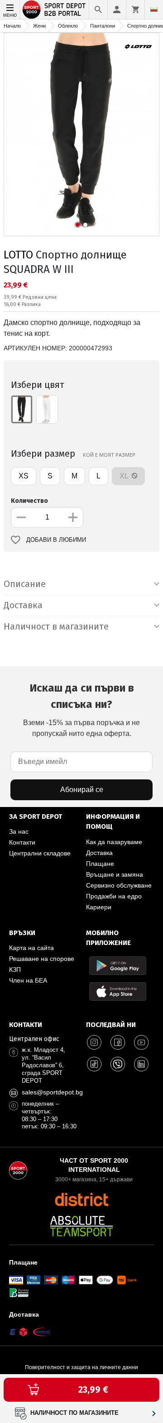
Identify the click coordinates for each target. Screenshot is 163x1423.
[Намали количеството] (21, 517)
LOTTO (18, 254)
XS (24, 476)
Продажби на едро (114, 896)
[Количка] (135, 9)
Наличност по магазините (74, 1413)
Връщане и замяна (114, 874)
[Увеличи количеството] (72, 517)
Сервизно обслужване (119, 885)
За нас (19, 831)
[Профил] (117, 9)
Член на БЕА (28, 980)
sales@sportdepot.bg (52, 1092)
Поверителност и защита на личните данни (81, 1367)
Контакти (22, 842)
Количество (29, 501)
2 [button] (85, 225)
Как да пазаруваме (114, 841)
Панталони (102, 26)
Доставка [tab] (23, 605)
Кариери (98, 907)
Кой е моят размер (109, 454)
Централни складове (40, 853)
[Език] (154, 9)
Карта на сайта (31, 947)
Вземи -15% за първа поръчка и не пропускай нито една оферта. (81, 709)
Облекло (68, 26)
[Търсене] (98, 9)
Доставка (99, 852)
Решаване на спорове (41, 958)
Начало (12, 26)
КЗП (15, 969)
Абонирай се (81, 789)
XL (125, 476)
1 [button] (78, 225)
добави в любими (56, 540)
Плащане (100, 863)
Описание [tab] (25, 583)
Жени (39, 26)
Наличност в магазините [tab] (56, 626)
